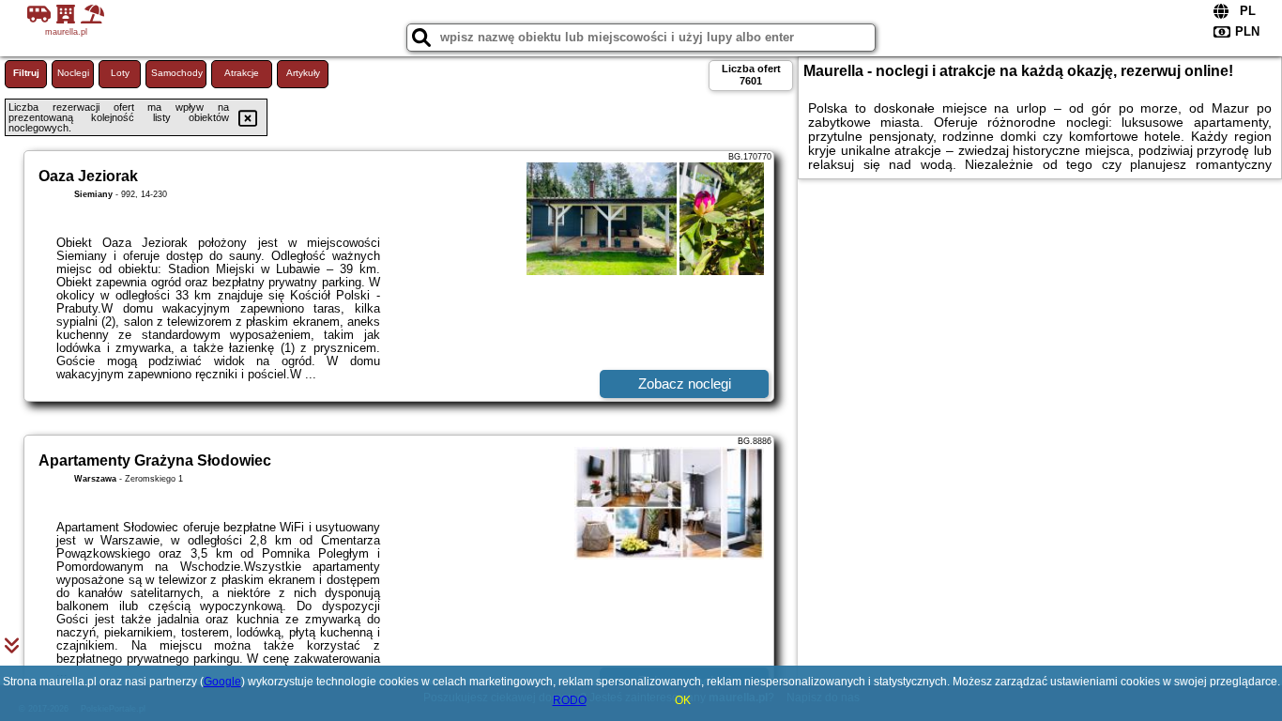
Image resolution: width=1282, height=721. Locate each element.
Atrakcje (241, 73)
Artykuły (303, 73)
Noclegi (73, 73)
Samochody (177, 73)
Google (222, 681)
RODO (570, 700)
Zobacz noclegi (684, 383)
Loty (120, 73)
